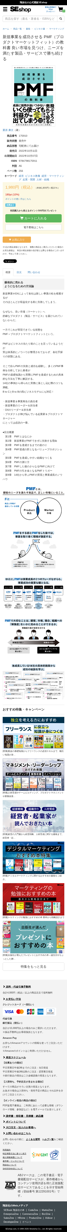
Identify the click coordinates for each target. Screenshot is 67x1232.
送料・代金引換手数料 (18, 986)
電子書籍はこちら (34, 227)
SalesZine (9, 1218)
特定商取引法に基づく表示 (14, 1153)
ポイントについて (15, 1121)
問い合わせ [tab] (34, 272)
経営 (21, 175)
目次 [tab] (19, 272)
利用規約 (7, 1150)
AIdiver (49, 1218)
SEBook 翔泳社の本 (14, 1210)
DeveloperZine (11, 1222)
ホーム (6, 29)
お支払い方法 (13, 999)
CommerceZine (30, 1214)
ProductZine (35, 1218)
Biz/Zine (46, 1214)
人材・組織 (43, 179)
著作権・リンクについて (13, 1161)
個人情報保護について (12, 1157)
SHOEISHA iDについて (13, 1169)
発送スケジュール (15, 1057)
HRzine (21, 1218)
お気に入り (18, 239)
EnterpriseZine (11, 1214)
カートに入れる (35, 218)
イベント (26, 1222)
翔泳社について (9, 1165)
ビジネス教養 (32, 175)
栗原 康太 (8, 130)
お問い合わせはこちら (18, 1133)
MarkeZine (47, 1210)
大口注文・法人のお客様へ (20, 1127)
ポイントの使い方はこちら (18, 199)
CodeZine (33, 1210)
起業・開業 (29, 179)
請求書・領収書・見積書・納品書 (24, 1116)
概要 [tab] (8, 272)
